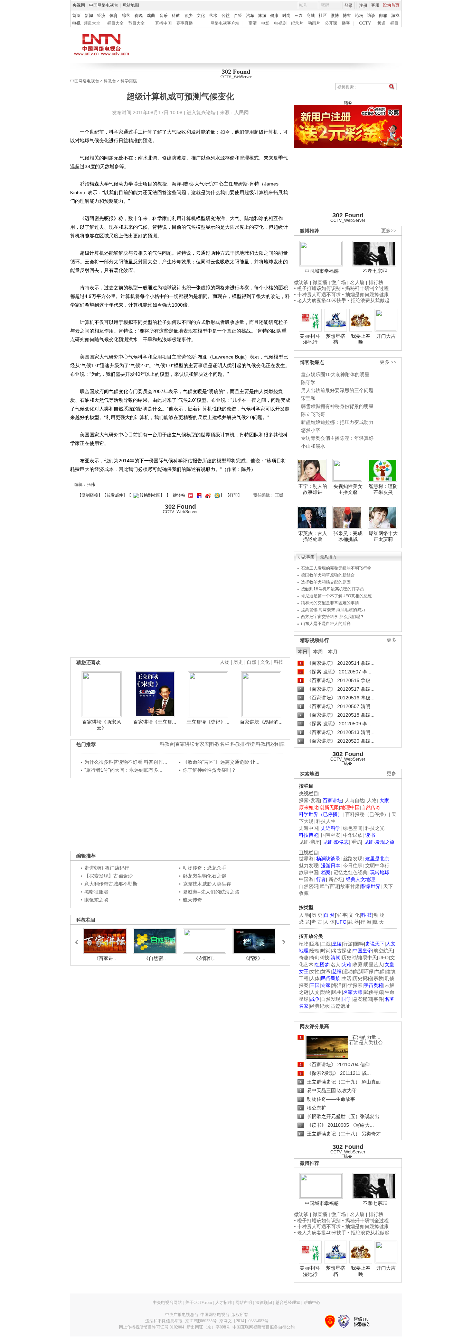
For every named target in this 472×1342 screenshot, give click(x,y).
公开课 (331, 23)
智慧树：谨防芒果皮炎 (383, 489)
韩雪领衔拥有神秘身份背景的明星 (337, 406)
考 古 (316, 922)
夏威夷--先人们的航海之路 (211, 892)
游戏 (395, 15)
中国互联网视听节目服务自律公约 (264, 1327)
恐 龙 (304, 922)
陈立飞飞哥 (313, 414)
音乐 (163, 15)
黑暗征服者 (96, 892)
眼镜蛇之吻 (96, 900)
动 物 (379, 915)
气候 (380, 971)
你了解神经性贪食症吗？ (209, 770)
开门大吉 (386, 336)
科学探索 (352, 985)
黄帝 (326, 971)
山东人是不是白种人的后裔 (326, 623)
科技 (278, 662)
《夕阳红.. (204, 958)
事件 (378, 999)
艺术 (213, 15)
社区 (323, 15)
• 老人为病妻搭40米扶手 (320, 300)
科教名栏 (219, 744)
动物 (326, 992)
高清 (252, 23)
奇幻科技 (319, 957)
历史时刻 (351, 957)
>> (282, 938)
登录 (348, 5)
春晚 (138, 15)
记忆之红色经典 (350, 872)
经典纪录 (319, 1006)
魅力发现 (308, 865)
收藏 (357, 964)
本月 (333, 651)
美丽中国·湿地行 (310, 339)
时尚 (286, 15)
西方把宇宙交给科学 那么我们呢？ (332, 616)
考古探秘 (341, 950)
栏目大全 (115, 23)
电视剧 (280, 23)
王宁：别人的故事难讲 (312, 489)
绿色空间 (352, 828)
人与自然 (354, 800)
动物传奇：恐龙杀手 (204, 868)
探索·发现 (309, 800)
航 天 (378, 922)
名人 (335, 964)
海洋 (337, 985)
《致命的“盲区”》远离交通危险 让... (221, 762)
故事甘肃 (350, 886)
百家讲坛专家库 (192, 744)
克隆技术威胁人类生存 (207, 884)
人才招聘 (223, 1302)
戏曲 (151, 15)
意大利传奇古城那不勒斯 (111, 884)
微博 (335, 15)
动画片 (314, 23)
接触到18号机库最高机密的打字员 (332, 589)
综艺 (126, 15)
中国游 (306, 879)
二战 (326, 943)
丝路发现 (352, 858)
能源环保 (364, 971)
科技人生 (326, 821)
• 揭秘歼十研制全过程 (365, 288)
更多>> (388, 230)
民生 (337, 992)
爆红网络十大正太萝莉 (383, 536)
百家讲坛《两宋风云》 (101, 725)
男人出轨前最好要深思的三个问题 (337, 390)
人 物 (304, 915)
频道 (381, 23)
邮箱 (383, 15)
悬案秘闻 (362, 999)
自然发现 (330, 999)
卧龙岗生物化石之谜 (204, 876)
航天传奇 (192, 900)
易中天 (369, 957)
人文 (315, 992)
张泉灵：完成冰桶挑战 (347, 536)
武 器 (353, 922)
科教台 (110, 81)
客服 (375, 5)
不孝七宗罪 (375, 271)
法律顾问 (263, 1302)
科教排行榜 (242, 744)
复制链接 (90, 495)
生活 (346, 978)
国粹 (359, 943)
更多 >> (388, 362)
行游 (348, 943)
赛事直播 (184, 23)
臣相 (315, 943)
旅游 (262, 15)
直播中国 (163, 23)
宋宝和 (308, 398)
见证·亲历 (309, 842)
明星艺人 (373, 964)
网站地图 (130, 5)
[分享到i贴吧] (198, 495)
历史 (238, 662)
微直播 (320, 282)
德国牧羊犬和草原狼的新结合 (328, 575)
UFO (383, 957)
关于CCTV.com (198, 1302)
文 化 (354, 915)
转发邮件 (114, 495)
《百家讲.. (105, 958)
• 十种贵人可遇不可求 (318, 294)
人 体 (329, 922)
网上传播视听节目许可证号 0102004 (151, 1327)
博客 (347, 15)
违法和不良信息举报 (163, 1320)
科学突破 (129, 81)
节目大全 (136, 23)
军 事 (341, 915)
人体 (315, 978)
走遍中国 (308, 828)
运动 (348, 971)
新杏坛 (336, 879)
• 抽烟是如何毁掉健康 (365, 294)
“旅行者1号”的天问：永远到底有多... (123, 770)
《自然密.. (155, 958)
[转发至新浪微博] (207, 495)
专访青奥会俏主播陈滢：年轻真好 (337, 438)
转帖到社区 (150, 495)
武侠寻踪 (373, 992)
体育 (114, 15)
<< (78, 938)
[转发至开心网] (189, 495)
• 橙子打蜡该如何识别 (317, 288)
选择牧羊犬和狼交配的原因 (326, 582)
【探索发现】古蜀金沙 (108, 876)
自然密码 (308, 886)
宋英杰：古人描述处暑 (312, 536)
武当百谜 (329, 886)
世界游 (306, 858)
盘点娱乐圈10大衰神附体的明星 (335, 374)
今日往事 (352, 865)
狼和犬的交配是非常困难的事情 (330, 602)
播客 (346, 23)
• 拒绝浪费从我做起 (368, 300)
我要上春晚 (360, 339)
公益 (225, 15)
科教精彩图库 (270, 744)
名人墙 (357, 282)
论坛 (359, 15)
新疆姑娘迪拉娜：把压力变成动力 (337, 422)
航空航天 (383, 950)
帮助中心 (312, 1302)
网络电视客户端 (224, 23)
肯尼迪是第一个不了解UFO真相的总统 (336, 595)
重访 (356, 842)
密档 (315, 950)
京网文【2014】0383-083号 (243, 1320)
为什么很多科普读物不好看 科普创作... (125, 762)
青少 (188, 15)
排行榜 (376, 282)
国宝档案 (330, 835)
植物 (304, 943)
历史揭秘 (362, 978)
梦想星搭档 (335, 339)
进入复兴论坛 (201, 112)
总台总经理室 (287, 1302)
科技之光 (375, 828)
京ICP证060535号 (201, 1320)
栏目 (394, 23)
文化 (201, 15)
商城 (310, 15)
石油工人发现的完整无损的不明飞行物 (336, 568)
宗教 (378, 978)
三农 (298, 15)
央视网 (79, 5)
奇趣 (304, 957)
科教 (176, 15)
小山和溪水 (313, 446)
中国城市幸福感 (322, 271)
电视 (76, 23)
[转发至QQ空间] (216, 495)
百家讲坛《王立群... (154, 722)
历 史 (316, 915)
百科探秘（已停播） (367, 814)
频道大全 (92, 23)
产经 (238, 15)
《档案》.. (254, 958)
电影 (265, 23)
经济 (101, 15)
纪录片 (297, 23)
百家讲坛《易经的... (261, 722)
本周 (318, 651)
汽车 (250, 15)
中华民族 (352, 835)
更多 (391, 640)
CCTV (365, 23)
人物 (372, 800)
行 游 (365, 922)
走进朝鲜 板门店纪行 (106, 868)
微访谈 (301, 282)
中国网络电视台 (103, 5)
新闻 (89, 15)
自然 (251, 662)
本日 (303, 651)
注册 (363, 5)
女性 (315, 971)
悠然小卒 (310, 430)
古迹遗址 (340, 1006)
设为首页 (391, 5)
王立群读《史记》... (208, 722)
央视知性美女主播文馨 (347, 489)
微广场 (338, 282)
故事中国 (308, 872)
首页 (76, 15)
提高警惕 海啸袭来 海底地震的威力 (333, 609)
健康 (274, 15)
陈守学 (308, 382)
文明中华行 (377, 865)
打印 (233, 495)
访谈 (371, 15)
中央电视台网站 (167, 1302)
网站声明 (243, 1302)
